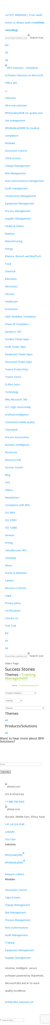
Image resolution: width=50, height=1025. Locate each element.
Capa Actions (12, 897)
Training (9, 942)
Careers (9, 580)
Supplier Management (18, 218)
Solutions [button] (10, 98)
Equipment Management (19, 203)
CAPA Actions (13, 158)
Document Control (16, 150)
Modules (10, 143)
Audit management (16, 188)
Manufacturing (13, 241)
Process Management (18, 211)
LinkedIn (10, 831)
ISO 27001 (11, 520)
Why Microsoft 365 (16, 399)
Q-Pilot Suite (12, 384)
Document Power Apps (18, 361)
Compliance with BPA (17, 505)
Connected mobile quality (20, 422)
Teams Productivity (16, 369)
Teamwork (11, 429)
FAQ (7, 482)
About (8, 565)
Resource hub (13, 459)
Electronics (11, 286)
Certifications (13, 610)
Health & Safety (14, 226)
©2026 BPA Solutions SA (19, 1002)
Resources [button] (11, 452)
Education (11, 279)
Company (10, 557)
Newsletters (12, 497)
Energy (9, 248)
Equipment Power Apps (18, 354)
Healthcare (11, 301)
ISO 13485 (11, 527)
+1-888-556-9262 (14, 801)
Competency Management (20, 196)
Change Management (17, 165)
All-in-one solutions (16, 105)
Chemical (10, 271)
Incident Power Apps (17, 339)
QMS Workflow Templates (20, 316)
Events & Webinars (16, 573)
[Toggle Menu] (6, 91)
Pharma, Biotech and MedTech (23, 256)
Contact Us (11, 618)
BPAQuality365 (14, 854)
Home (14, 685)
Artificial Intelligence (17, 414)
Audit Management (16, 935)
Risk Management (15, 173)
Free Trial (10, 625)
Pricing (9, 542)
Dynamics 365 (13, 331)
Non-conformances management (24, 180)
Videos (9, 490)
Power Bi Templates (17, 324)
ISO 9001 (10, 512)
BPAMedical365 (15, 861)
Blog (7, 475)
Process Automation (17, 437)
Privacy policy (13, 603)
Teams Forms (13, 377)
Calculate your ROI (16, 550)
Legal (8, 595)
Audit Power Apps (15, 346)
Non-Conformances (16, 927)
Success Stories (14, 467)
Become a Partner (15, 588)
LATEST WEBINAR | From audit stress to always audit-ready (24, 22)
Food (8, 263)
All (6, 720)
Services (9, 294)
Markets (10, 233)
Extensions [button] (11, 309)
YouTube (10, 839)
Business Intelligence (17, 444)
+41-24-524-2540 (14, 824)
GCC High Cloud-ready (18, 407)
